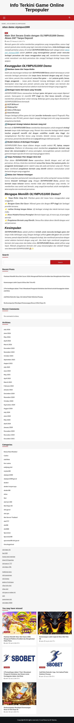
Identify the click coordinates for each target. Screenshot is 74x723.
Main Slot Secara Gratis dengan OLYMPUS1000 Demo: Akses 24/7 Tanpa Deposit (34, 36)
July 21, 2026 (13, 678)
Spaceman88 (8, 537)
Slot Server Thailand (10, 517)
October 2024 (8, 401)
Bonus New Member (10, 452)
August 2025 (8, 363)
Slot (6, 33)
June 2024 (7, 416)
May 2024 (7, 420)
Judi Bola (7, 459)
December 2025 (9, 348)
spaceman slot (7, 599)
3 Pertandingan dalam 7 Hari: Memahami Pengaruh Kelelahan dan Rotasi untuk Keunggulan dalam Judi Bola (36, 290)
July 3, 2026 (13, 711)
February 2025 (9, 386)
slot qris (6, 513)
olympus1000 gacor (10, 479)
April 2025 (7, 378)
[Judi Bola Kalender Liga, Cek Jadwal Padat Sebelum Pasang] (55, 658)
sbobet (6, 482)
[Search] (69, 17)
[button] (4, 17)
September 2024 (9, 405)
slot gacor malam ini (9, 592)
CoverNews (43, 720)
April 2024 (7, 423)
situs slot (5, 589)
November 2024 (9, 397)
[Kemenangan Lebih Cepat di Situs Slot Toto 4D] (55, 623)
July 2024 (7, 412)
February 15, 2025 (17, 41)
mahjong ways (7, 572)
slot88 (6, 525)
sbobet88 (7, 490)
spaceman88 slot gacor (11, 540)
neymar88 (7, 471)
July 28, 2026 (49, 641)
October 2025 (8, 356)
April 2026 (7, 341)
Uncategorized (9, 544)
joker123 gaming (8, 560)
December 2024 (9, 393)
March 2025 (8, 382)
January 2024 (8, 427)
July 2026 (7, 329)
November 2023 (9, 435)
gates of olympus (8, 582)
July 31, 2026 (13, 643)
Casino (6, 455)
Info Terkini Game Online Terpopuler (37, 7)
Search (5, 255)
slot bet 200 (8, 502)
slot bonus (5, 579)
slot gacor (7, 510)
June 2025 (7, 371)
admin (8, 41)
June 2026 (7, 333)
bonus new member (8, 556)
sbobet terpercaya (10, 486)
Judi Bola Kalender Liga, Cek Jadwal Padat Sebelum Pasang (23, 297)
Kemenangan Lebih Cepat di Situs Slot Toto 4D (19, 282)
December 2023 (9, 431)
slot (3, 596)
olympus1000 (8, 475)
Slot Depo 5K (8, 506)
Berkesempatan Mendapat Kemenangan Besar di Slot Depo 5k (24, 303)
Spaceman (7, 533)
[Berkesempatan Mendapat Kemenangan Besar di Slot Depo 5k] (19, 693)
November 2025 (9, 352)
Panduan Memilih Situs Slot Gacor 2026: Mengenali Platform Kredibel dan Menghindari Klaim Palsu (37, 276)
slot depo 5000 (7, 603)
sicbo (5, 494)
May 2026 (7, 337)
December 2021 (9, 438)
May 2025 (7, 374)
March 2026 (8, 344)
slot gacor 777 (7, 563)
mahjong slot (8, 467)
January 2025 (8, 390)
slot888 (6, 529)
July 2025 (7, 367)
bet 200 (5, 553)
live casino (7, 463)
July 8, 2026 (48, 676)
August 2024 (8, 408)
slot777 (6, 521)
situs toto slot (6, 585)
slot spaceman (7, 575)
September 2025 (9, 359)
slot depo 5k (6, 550)
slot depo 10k (6, 567)
